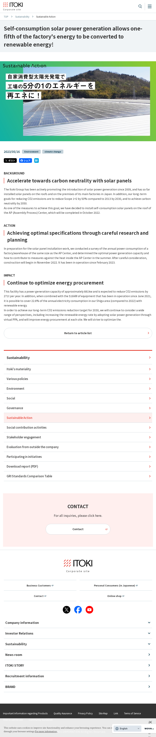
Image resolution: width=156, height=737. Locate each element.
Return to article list (78, 333)
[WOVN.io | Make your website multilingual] (148, 729)
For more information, (46, 731)
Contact (78, 529)
